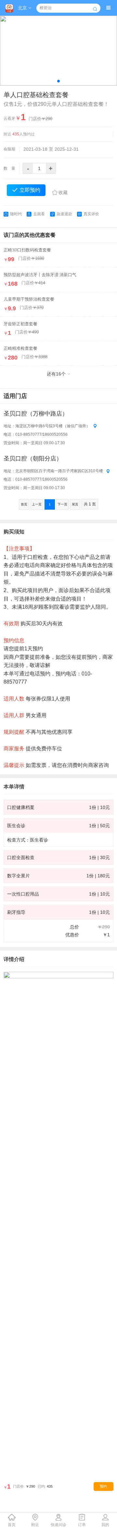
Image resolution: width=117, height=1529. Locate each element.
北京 (23, 7)
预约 (103, 1486)
